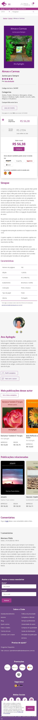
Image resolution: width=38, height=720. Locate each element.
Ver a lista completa (10, 395)
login (6, 521)
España (14, 9)
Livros (10, 18)
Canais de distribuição (28, 631)
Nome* (4, 583)
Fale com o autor (11, 379)
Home (5, 18)
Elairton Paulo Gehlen (7, 500)
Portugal (8, 9)
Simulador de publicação (29, 636)
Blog (2, 621)
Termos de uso (5, 631)
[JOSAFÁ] (13, 478)
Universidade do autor (28, 624)
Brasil (2, 9)
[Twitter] (5, 699)
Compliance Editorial (27, 617)
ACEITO (30, 708)
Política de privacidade (28, 614)
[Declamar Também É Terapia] (13, 416)
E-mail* (4, 590)
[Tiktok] (25, 699)
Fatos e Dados (5, 628)
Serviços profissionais (28, 621)
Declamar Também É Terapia (11, 436)
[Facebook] (11, 699)
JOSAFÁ (4, 497)
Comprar (19, 149)
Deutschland (21, 9)
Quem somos (5, 624)
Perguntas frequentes (7, 647)
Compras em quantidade (29, 628)
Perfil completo (10, 373)
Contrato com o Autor (8, 635)
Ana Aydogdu (9, 81)
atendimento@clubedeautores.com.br (12, 305)
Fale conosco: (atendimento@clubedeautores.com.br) (18, 651)
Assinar (6, 600)
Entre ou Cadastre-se (26, 4)
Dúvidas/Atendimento (8, 614)
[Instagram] (18, 699)
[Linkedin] (31, 699)
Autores (3, 617)
